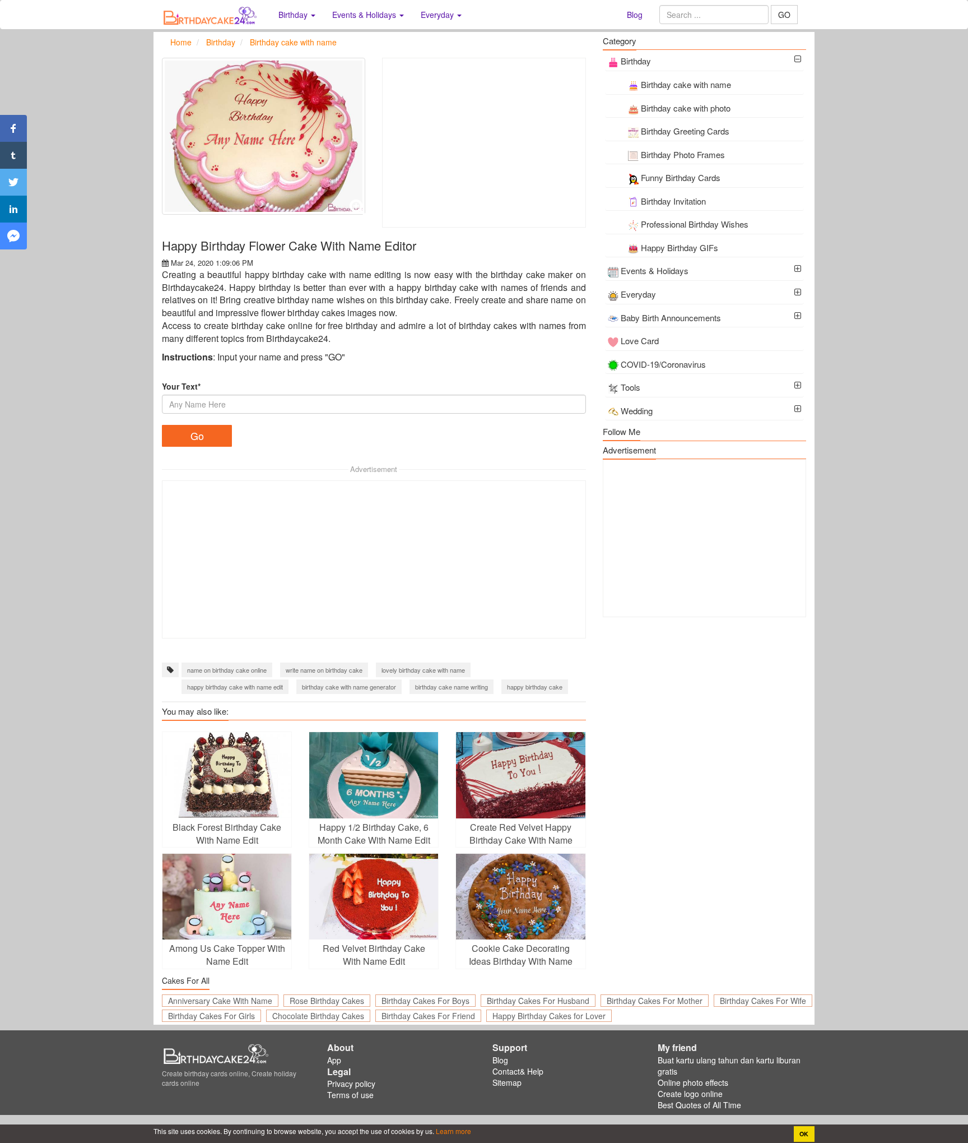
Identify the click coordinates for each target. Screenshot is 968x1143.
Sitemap (507, 1082)
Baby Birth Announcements (671, 317)
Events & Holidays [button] (365, 14)
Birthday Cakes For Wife (763, 1000)
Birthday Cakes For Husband (538, 1000)
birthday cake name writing (451, 686)
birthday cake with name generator (349, 686)
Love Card (640, 340)
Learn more (452, 1131)
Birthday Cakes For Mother (654, 1000)
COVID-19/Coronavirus (663, 364)
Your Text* (181, 386)
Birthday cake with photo (685, 108)
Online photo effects (693, 1082)
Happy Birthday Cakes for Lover (549, 1015)
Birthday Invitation (673, 201)
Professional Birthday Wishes (694, 224)
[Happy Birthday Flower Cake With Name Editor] (263, 136)
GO (784, 14)
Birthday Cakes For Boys (425, 1000)
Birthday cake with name (686, 84)
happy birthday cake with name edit (235, 686)
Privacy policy (351, 1083)
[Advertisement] (484, 142)
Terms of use (350, 1094)
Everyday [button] (438, 14)
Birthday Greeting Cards (685, 131)
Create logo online (690, 1093)
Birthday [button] (294, 14)
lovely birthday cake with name (423, 669)
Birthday (636, 61)
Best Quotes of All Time (699, 1104)
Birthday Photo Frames (683, 154)
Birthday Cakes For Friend (428, 1015)
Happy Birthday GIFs (679, 247)
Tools (630, 387)
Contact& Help (517, 1071)
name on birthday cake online (227, 669)
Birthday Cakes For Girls (211, 1015)
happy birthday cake (534, 686)
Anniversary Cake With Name (220, 1000)
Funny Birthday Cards (680, 177)
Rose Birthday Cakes (327, 1000)
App (334, 1060)
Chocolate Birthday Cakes (318, 1015)
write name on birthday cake (324, 669)
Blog (635, 14)
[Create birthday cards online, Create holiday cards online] (211, 15)
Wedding (637, 411)
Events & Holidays (654, 270)
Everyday (638, 294)
